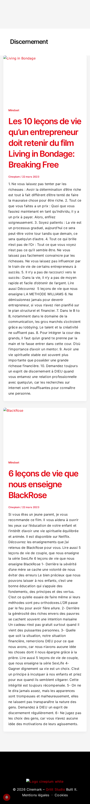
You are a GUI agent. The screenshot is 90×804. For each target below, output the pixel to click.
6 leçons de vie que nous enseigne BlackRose (43, 484)
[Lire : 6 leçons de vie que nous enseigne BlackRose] (45, 431)
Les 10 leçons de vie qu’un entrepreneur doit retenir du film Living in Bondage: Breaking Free (44, 143)
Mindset (13, 110)
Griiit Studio (55, 789)
